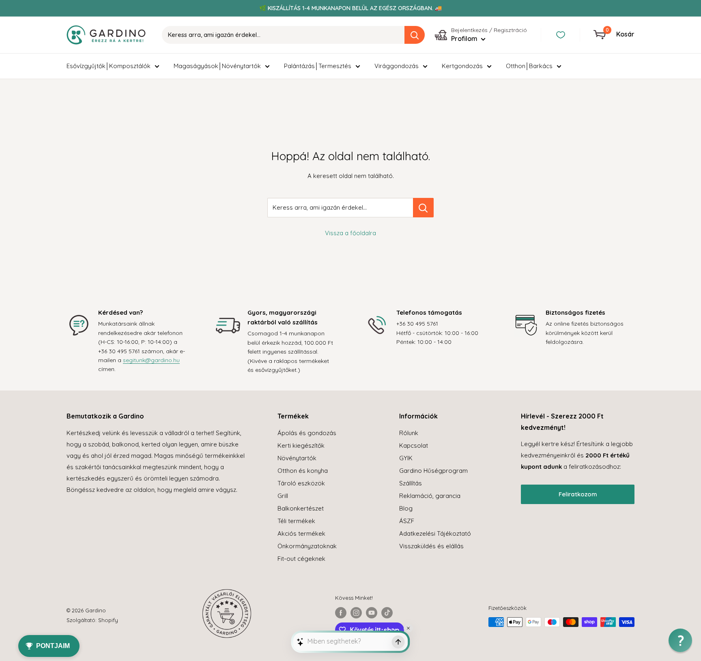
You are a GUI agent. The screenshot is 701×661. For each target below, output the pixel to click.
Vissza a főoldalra (350, 233)
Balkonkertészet (300, 508)
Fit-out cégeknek (301, 558)
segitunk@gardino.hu (151, 360)
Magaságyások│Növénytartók (217, 66)
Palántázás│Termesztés (317, 66)
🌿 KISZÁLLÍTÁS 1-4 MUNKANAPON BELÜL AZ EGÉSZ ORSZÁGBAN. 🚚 (350, 8)
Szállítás (410, 483)
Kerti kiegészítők (301, 445)
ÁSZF (406, 521)
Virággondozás (396, 66)
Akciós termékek (301, 533)
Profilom (465, 38)
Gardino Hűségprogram (433, 470)
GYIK (406, 458)
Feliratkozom (578, 494)
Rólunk (408, 433)
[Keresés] (414, 35)
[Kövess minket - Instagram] (356, 612)
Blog (406, 508)
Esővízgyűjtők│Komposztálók (109, 66)
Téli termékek (296, 521)
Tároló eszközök (301, 483)
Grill (282, 496)
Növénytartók (296, 458)
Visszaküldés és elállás (431, 546)
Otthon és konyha (302, 470)
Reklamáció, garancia (429, 496)
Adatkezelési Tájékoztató (435, 533)
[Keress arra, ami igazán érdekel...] (423, 207)
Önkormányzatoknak (307, 546)
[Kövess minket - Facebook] (340, 612)
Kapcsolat (413, 445)
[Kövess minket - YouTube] (371, 612)
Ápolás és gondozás (306, 433)
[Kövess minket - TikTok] (387, 612)
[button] (680, 640)
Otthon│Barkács (529, 66)
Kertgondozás (462, 66)
